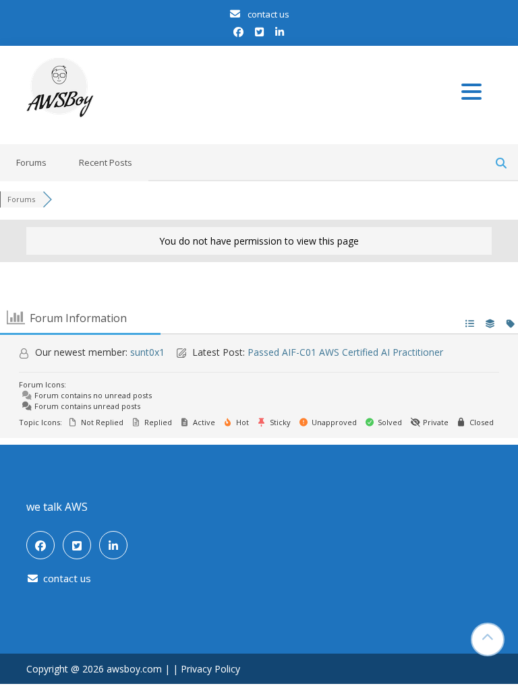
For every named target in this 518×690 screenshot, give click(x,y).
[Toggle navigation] (471, 91)
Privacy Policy (210, 668)
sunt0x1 (147, 352)
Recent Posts (105, 162)
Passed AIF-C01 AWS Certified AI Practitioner (345, 352)
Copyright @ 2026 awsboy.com (95, 668)
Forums (31, 162)
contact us (268, 14)
